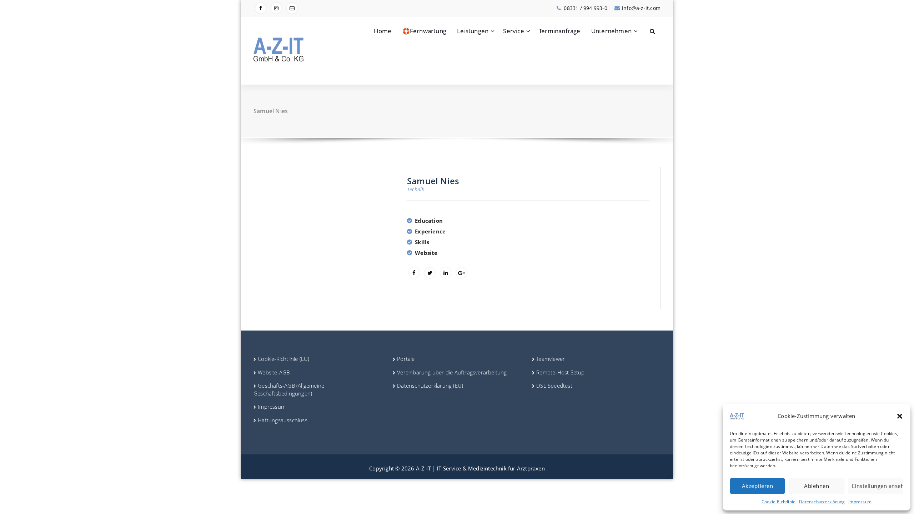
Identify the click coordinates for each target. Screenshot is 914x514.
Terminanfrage (560, 31)
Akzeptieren (757, 485)
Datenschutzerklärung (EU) (430, 385)
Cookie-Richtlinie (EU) (283, 358)
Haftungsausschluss (282, 420)
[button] (899, 416)
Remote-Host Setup (560, 372)
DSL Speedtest (554, 385)
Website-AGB (274, 372)
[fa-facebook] (260, 8)
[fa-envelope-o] (292, 8)
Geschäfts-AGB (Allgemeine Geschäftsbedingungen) (288, 389)
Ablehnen (816, 485)
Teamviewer (550, 358)
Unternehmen (611, 31)
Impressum (860, 502)
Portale (406, 358)
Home (383, 31)
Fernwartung (424, 31)
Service (513, 31)
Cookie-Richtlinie (778, 502)
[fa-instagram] (276, 8)
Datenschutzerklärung (822, 502)
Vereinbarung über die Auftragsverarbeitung (452, 372)
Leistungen (472, 31)
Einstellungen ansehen (877, 485)
